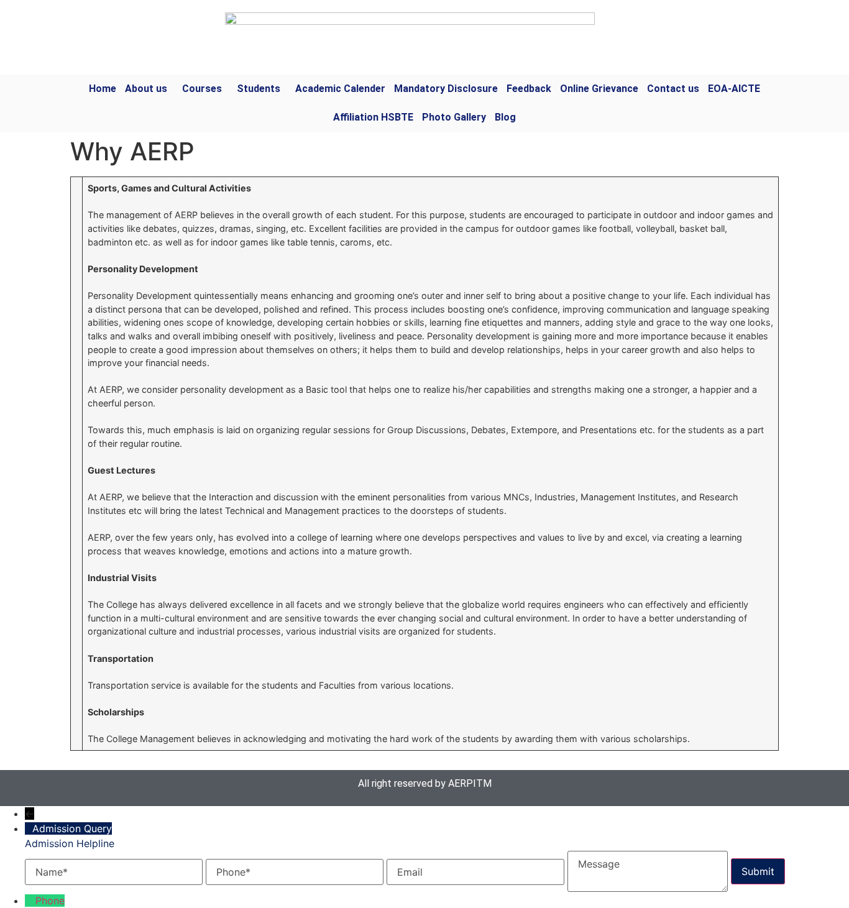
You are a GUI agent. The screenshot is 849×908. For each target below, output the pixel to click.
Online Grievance (599, 88)
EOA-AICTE (734, 88)
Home (102, 88)
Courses (202, 88)
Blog (505, 117)
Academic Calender (340, 88)
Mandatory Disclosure (446, 88)
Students (258, 88)
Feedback (529, 88)
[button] (149, 89)
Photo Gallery (454, 117)
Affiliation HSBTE (373, 117)
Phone (50, 900)
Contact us (673, 88)
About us (146, 88)
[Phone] (30, 900)
